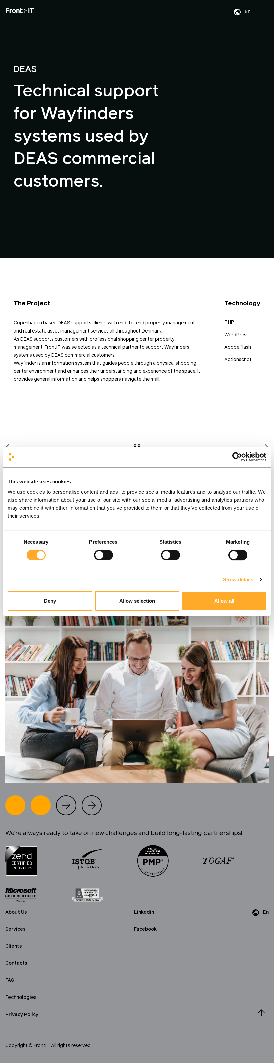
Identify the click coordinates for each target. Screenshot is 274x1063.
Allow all (224, 601)
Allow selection (137, 601)
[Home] (19, 12)
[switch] (103, 555)
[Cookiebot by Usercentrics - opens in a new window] (237, 457)
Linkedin (144, 912)
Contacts (16, 963)
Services (15, 929)
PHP (229, 322)
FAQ (10, 980)
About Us (16, 912)
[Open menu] (264, 12)
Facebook (145, 929)
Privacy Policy (21, 1014)
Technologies (21, 997)
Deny (50, 601)
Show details (238, 579)
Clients (13, 946)
